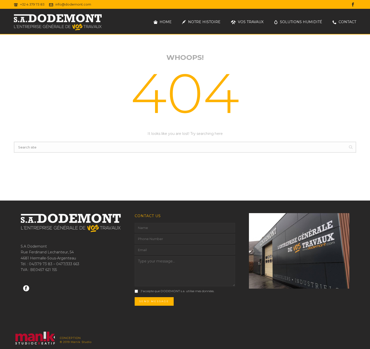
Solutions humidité (301, 22)
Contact (347, 22)
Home (166, 22)
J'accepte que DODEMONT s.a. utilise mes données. (177, 291)
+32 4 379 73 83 (32, 4)
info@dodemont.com (73, 4)
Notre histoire (204, 22)
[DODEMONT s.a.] (32, 338)
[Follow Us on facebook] (26, 288)
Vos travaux (251, 22)
